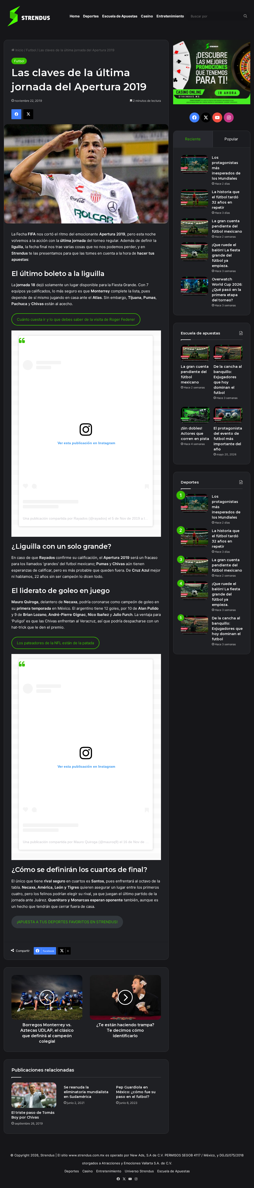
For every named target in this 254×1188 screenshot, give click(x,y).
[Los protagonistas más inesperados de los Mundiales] (194, 164)
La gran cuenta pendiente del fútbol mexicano (227, 226)
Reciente (193, 139)
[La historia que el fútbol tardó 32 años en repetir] (194, 198)
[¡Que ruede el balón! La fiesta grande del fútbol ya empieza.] (194, 251)
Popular (231, 139)
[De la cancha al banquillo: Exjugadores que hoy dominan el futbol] (228, 353)
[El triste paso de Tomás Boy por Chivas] (33, 1095)
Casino (147, 16)
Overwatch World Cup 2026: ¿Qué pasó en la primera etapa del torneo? (227, 289)
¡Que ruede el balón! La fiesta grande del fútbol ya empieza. (226, 255)
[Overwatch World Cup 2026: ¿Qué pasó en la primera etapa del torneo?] (194, 286)
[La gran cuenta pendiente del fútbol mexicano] (194, 227)
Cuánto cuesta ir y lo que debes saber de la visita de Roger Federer (76, 319)
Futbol (31, 50)
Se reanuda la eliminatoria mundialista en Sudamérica (86, 1092)
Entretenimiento (170, 16)
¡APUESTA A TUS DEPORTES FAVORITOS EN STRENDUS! (67, 921)
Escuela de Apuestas (119, 16)
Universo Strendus (139, 1171)
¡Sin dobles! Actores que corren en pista (195, 433)
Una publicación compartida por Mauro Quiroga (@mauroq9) (71, 842)
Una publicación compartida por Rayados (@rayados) (65, 518)
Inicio (18, 50)
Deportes (91, 16)
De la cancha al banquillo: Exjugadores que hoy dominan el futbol (227, 628)
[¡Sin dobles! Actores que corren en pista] (195, 415)
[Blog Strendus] (28, 16)
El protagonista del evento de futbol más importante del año (228, 438)
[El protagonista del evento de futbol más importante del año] (228, 415)
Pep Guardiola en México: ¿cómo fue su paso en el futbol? (136, 1092)
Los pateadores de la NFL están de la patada (55, 643)
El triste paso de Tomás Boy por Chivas (33, 1115)
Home (75, 16)
